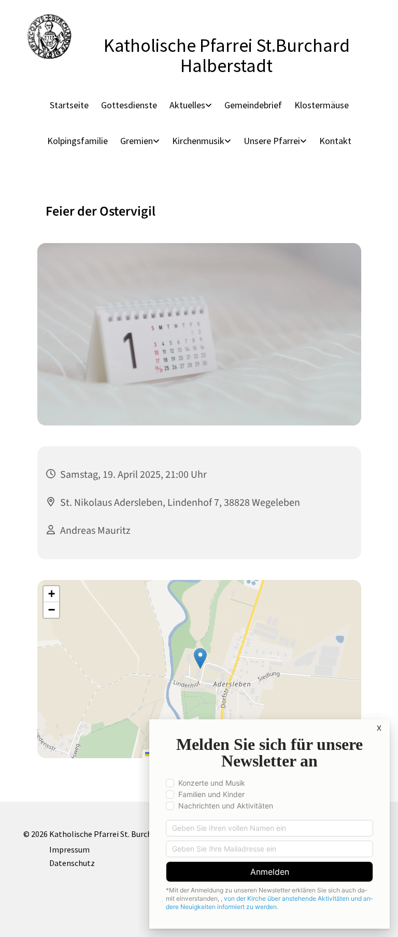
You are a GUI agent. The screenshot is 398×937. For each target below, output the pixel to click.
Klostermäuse (321, 105)
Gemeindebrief (253, 105)
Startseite (69, 105)
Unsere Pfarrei (272, 141)
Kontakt (335, 141)
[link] (190, 105)
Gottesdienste (129, 105)
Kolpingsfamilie (77, 141)
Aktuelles (187, 105)
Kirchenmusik (198, 141)
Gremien (136, 141)
